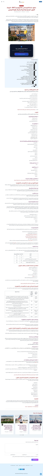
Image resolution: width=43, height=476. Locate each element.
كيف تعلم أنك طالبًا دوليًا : (31, 83)
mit (33, 457)
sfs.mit (26, 457)
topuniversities (30, 457)
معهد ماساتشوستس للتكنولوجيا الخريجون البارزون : (28, 96)
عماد (26, 11)
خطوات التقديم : (30, 93)
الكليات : (34, 75)
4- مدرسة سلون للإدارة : (31, 79)
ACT (13, 293)
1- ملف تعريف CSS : (30, 94)
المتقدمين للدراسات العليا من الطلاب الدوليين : (29, 88)
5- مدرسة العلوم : (31, 80)
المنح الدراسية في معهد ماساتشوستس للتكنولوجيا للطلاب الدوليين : (26, 91)
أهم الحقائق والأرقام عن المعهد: (31, 74)
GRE (33, 326)
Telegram (40, 1)
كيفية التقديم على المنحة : (31, 92)
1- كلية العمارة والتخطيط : (30, 76)
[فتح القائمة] (2, 1)
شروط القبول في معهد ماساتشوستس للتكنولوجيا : (28, 82)
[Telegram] (41, 474)
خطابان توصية (31, 290)
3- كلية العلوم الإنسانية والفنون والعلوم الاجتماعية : (27, 78)
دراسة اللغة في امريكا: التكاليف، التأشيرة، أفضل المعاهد (28, 333)
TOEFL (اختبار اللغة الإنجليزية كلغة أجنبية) (31, 287)
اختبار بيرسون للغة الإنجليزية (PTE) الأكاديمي (31, 286)
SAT (15, 293)
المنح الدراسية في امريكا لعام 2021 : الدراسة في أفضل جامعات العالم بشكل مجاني (25, 425)
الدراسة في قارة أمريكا (21, 5)
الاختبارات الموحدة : (31, 86)
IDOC (36, 412)
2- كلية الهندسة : (32, 77)
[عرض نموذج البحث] (3, 1)
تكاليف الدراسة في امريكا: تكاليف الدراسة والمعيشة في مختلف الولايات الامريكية (24, 205)
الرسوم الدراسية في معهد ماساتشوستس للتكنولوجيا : (28, 89)
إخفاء (32, 59)
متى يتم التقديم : (32, 84)
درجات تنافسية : (32, 87)
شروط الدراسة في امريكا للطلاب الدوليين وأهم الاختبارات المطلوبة (26, 121)
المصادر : (33, 98)
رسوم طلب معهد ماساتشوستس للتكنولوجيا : (28, 90)
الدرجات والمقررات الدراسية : (30, 85)
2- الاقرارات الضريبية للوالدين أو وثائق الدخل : (27, 95)
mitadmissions (36, 457)
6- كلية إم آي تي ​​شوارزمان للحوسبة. (29, 81)
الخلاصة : (34, 97)
